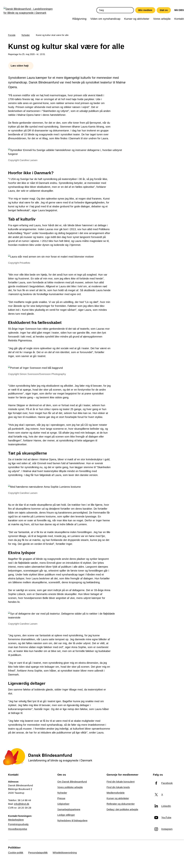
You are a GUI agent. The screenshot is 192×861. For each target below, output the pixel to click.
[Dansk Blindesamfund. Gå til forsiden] (29, 11)
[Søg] (131, 10)
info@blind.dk (21, 804)
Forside (11, 35)
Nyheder (26, 35)
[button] (20, 66)
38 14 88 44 (24, 800)
